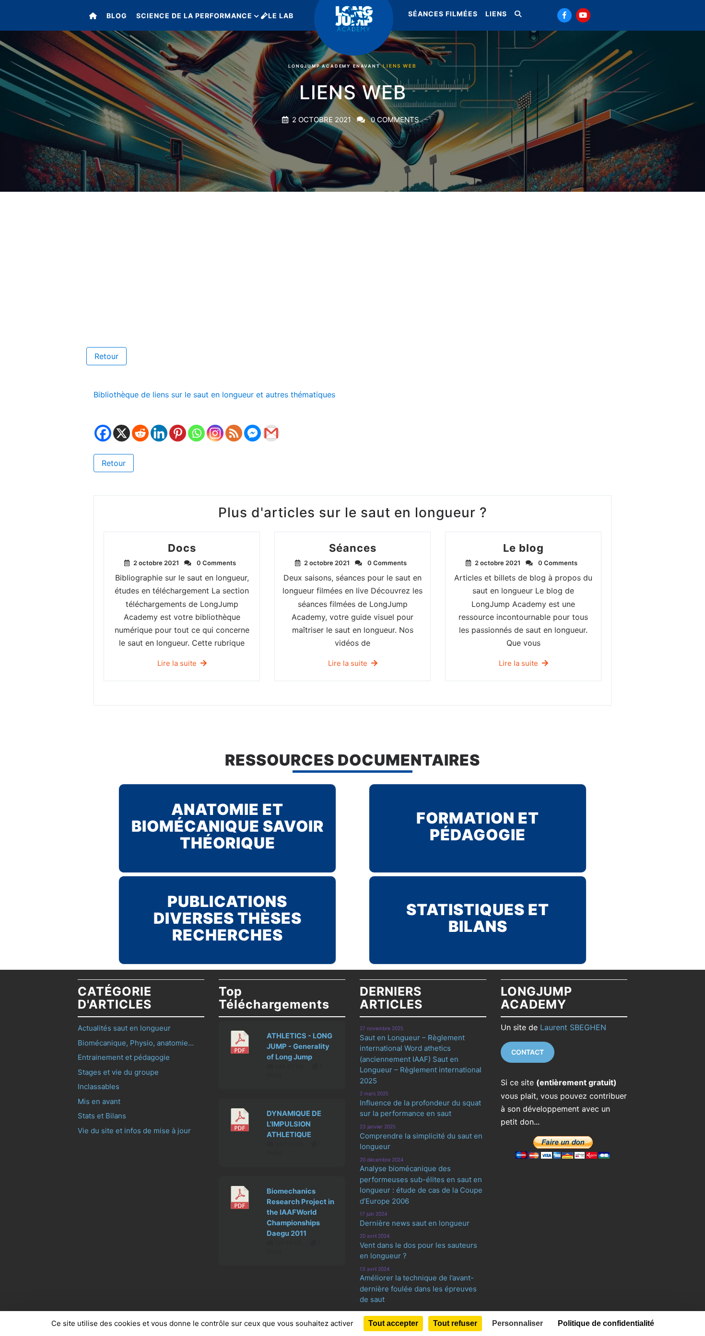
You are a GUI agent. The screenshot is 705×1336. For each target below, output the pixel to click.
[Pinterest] (177, 426)
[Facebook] (102, 426)
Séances (352, 548)
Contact (527, 1052)
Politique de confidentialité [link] (606, 1323)
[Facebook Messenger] (252, 426)
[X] (121, 426)
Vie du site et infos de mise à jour (134, 1130)
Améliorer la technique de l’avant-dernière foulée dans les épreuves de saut (418, 1288)
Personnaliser (517, 1323)
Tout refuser (455, 1323)
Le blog (523, 548)
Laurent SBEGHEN (573, 1027)
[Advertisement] (352, 264)
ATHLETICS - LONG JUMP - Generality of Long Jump (299, 1046)
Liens (496, 14)
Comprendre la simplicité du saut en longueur (421, 1141)
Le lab (281, 16)
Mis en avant (99, 1101)
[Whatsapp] (196, 426)
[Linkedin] (159, 426)
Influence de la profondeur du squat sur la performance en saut (420, 1108)
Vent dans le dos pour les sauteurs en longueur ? (418, 1251)
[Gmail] (271, 426)
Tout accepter (393, 1323)
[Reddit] (140, 426)
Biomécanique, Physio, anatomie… (136, 1042)
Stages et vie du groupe (118, 1072)
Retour (106, 356)
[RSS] (233, 426)
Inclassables (98, 1086)
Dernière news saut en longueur (415, 1223)
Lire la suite (177, 663)
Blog (116, 16)
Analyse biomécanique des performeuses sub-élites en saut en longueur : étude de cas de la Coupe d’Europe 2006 (421, 1185)
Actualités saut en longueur (124, 1028)
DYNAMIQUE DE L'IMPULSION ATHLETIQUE (294, 1124)
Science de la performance (194, 16)
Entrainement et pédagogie (124, 1057)
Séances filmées (443, 14)
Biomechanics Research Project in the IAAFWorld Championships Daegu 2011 (300, 1212)
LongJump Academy (319, 66)
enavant (366, 66)
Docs (182, 548)
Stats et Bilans (102, 1115)
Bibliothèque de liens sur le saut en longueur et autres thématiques (214, 394)
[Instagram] (215, 426)
